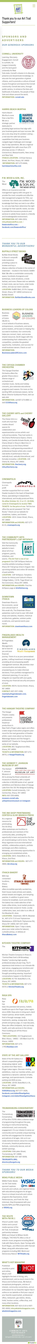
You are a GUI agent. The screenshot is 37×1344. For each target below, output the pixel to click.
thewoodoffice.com (10, 224)
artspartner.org (18, 1335)
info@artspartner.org (13, 1337)
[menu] (33, 6)
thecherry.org (20, 464)
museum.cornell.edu (10, 798)
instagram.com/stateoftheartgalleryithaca (18, 1096)
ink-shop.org (12, 864)
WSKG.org (8, 1207)
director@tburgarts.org (11, 1162)
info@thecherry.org (9, 467)
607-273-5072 (27, 1337)
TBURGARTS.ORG (9, 1159)
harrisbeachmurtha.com (11, 166)
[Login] (33, 1339)
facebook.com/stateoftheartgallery (16, 1093)
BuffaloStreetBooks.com (25, 297)
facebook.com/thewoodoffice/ (14, 227)
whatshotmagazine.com (11, 1311)
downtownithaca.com (23, 626)
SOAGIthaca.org (8, 1090)
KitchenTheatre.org (16, 986)
